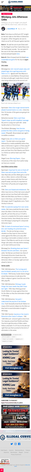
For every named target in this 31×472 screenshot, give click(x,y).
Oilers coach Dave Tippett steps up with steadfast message (15, 119)
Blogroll (21, 452)
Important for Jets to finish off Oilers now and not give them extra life (15, 171)
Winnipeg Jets (19, 339)
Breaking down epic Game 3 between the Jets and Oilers (14, 249)
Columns (11, 450)
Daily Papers (4, 450)
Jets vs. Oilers (6, 337)
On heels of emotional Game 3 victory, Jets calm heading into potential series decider (15, 228)
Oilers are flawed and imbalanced (15, 189)
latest (13, 337)
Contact (26, 452)
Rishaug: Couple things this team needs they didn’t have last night (14, 286)
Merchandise (13, 452)
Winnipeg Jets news (7, 341)
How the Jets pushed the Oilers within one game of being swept (15, 130)
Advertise (6, 452)
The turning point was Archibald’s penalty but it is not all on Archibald (14, 271)
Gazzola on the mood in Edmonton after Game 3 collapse (15, 315)
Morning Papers (15, 158)
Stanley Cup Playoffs (7, 339)
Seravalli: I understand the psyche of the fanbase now (13, 301)
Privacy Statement (16, 454)
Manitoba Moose (19, 450)
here (18, 54)
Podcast (28, 450)
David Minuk (11, 29)
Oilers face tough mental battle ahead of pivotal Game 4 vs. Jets (15, 108)
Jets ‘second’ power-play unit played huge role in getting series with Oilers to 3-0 (15, 71)
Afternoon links (17, 335)
